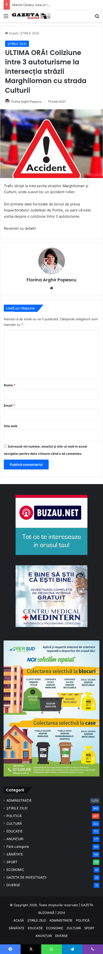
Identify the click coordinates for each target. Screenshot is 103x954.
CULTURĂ (14, 823)
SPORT (11, 862)
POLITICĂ (14, 816)
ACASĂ (18, 920)
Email (9, 405)
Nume (9, 385)
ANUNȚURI (14, 839)
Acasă (13, 33)
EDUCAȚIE (14, 831)
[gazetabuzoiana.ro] (31, 16)
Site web (10, 426)
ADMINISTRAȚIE (19, 800)
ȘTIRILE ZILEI (29, 33)
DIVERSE (13, 885)
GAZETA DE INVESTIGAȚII (26, 877)
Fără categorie (17, 847)
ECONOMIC (15, 870)
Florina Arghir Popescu (26, 101)
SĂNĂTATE (14, 854)
